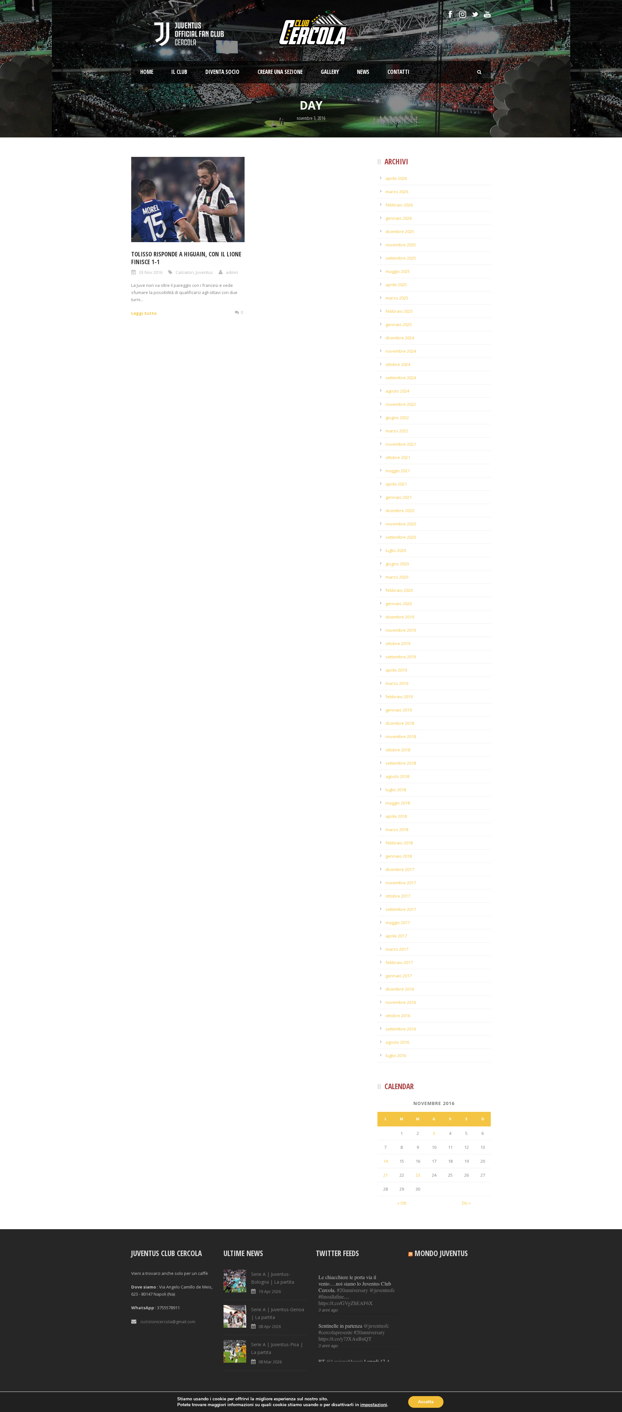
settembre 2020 (401, 537)
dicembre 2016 (400, 989)
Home (146, 72)
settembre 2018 (401, 763)
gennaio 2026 (399, 218)
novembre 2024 (401, 351)
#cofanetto (356, 1325)
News (363, 72)
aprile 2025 (396, 285)
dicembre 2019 (400, 617)
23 (418, 1175)
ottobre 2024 (398, 364)
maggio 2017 (398, 922)
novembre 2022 (401, 404)
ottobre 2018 (398, 750)
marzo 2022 (397, 431)
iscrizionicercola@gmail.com (168, 1321)
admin (232, 272)
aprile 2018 (396, 816)
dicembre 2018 (400, 723)
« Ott (401, 1203)
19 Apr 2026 (270, 1291)
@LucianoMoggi (344, 1312)
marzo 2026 (397, 191)
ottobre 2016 (398, 1015)
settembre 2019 (401, 657)
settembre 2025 (401, 258)
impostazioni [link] (373, 1405)
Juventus (204, 272)
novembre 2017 (401, 883)
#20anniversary (369, 1283)
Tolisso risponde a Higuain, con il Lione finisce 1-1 (186, 258)
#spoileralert (363, 1332)
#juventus (340, 1332)
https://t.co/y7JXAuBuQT (345, 1290)
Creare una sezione (280, 72)
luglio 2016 (396, 1055)
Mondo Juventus (441, 1253)
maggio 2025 (398, 271)
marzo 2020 (397, 577)
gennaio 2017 (399, 976)
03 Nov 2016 (150, 272)
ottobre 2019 (398, 643)
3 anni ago (328, 1297)
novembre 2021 (401, 444)
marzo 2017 (397, 949)
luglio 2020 (396, 550)
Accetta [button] (426, 1402)
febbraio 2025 (399, 311)
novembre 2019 (401, 630)
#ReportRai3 (331, 1325)
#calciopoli (380, 1325)
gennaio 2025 (399, 324)
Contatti (398, 72)
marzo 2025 (397, 298)
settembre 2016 (401, 1029)
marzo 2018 (397, 829)
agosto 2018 (397, 776)
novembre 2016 (401, 1002)
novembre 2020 (401, 524)
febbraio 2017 (399, 962)
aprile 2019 (396, 670)
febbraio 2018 (399, 843)
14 (385, 1161)
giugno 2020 (397, 564)
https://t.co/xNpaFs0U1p (343, 1338)
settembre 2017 (401, 909)
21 (385, 1175)
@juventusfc (376, 1277)
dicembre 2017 (400, 869)
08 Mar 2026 (270, 1362)
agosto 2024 (397, 391)
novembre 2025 (401, 245)
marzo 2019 (397, 683)
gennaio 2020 (399, 603)
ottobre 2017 (398, 896)
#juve (323, 1332)
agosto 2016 (397, 1042)
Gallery (330, 72)
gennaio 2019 (399, 710)
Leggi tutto (144, 313)
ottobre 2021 (398, 457)
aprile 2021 (396, 484)
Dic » (466, 1203)
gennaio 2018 (399, 856)
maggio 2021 (398, 471)
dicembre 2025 (400, 231)
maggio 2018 (398, 803)
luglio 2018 (396, 790)
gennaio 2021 (399, 497)
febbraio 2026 (399, 205)
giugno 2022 (397, 417)
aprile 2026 (396, 178)
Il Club (179, 72)
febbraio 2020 (399, 590)
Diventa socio (222, 72)
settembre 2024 (401, 378)
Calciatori (185, 272)
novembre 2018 (401, 736)
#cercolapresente (335, 1283)
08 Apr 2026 (270, 1326)
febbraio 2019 (399, 697)
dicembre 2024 (400, 338)
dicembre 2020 (400, 510)
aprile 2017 (396, 936)
